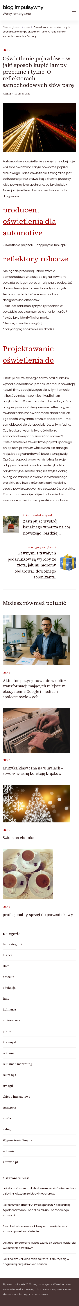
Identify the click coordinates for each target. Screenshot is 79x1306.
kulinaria (9, 1009)
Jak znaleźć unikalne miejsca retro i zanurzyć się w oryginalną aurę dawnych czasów (36, 1261)
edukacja (9, 988)
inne (6, 49)
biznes (7, 955)
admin (7, 93)
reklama (9, 1053)
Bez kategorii (12, 944)
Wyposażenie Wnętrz (18, 1140)
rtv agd (8, 1086)
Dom (6, 966)
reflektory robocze (35, 259)
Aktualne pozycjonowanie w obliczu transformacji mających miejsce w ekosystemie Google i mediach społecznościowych (36, 689)
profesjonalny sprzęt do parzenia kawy (38, 914)
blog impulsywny (23, 7)
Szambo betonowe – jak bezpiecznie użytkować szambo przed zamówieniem (35, 1229)
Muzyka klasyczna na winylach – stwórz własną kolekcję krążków (33, 770)
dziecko (8, 977)
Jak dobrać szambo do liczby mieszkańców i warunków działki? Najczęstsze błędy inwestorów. (39, 1191)
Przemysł (9, 1042)
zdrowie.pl (10, 1162)
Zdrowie (9, 1151)
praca (7, 1031)
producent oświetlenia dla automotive (29, 221)
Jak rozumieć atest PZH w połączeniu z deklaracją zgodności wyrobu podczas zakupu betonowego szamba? (36, 1210)
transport (9, 1107)
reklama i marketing (17, 1064)
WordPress (42, 1294)
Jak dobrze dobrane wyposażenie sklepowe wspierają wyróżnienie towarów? (39, 1245)
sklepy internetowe (16, 1096)
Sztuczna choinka (18, 837)
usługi (7, 1129)
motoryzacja (11, 1020)
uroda (7, 1118)
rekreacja (9, 1075)
